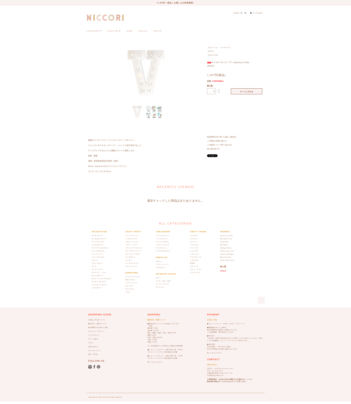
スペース (193, 242)
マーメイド (194, 248)
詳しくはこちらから (155, 362)
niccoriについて (94, 350)
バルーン (95, 260)
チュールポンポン (98, 251)
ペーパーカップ (162, 239)
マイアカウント (94, 335)
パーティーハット (162, 264)
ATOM (95, 354)
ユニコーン (194, 239)
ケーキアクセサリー (163, 251)
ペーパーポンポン (98, 257)
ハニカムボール (97, 245)
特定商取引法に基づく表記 (98, 327)
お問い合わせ (93, 346)
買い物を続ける (213, 149)
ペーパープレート (162, 235)
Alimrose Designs (227, 254)
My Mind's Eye (226, 239)
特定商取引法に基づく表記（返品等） (222, 137)
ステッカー (129, 286)
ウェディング (195, 272)
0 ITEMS (258, 13)
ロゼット (159, 261)
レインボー (194, 251)
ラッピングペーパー (132, 276)
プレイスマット (162, 248)
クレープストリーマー (133, 251)
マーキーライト (226, 47)
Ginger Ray (224, 242)
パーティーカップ (162, 245)
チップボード (130, 257)
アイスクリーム (196, 257)
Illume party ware (227, 251)
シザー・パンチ (131, 245)
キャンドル (160, 287)
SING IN (238, 13)
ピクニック (194, 266)
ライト (94, 266)
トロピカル (194, 260)
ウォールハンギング (99, 285)
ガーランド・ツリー (99, 272)
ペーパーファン (97, 254)
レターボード (97, 288)
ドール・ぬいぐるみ (163, 281)
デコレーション (213, 47)
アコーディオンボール (100, 248)
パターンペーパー (132, 242)
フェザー (128, 260)
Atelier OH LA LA (227, 260)
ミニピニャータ (131, 239)
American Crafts (213, 55)
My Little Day (225, 257)
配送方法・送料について (97, 323)
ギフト (158, 278)
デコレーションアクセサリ (101, 278)
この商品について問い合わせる (219, 145)
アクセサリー (161, 267)
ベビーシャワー (196, 269)
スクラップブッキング (133, 248)
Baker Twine (130, 279)
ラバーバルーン (97, 263)
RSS (89, 354)
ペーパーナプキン (162, 242)
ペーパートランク (162, 284)
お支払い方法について (96, 320)
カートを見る (93, 339)
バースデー (194, 235)
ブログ (90, 343)
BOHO (192, 263)
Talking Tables (226, 248)
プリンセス (194, 245)
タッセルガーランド (99, 239)
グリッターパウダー (132, 254)
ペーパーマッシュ (132, 235)
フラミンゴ (194, 254)
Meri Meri (224, 245)
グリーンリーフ (131, 266)
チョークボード (97, 275)
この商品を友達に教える (217, 141)
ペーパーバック (131, 283)
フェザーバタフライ (99, 281)
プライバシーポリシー (96, 331)
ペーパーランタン (98, 242)
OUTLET (211, 51)
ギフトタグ (129, 289)
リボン (127, 292)
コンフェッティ (97, 269)
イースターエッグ (132, 263)
